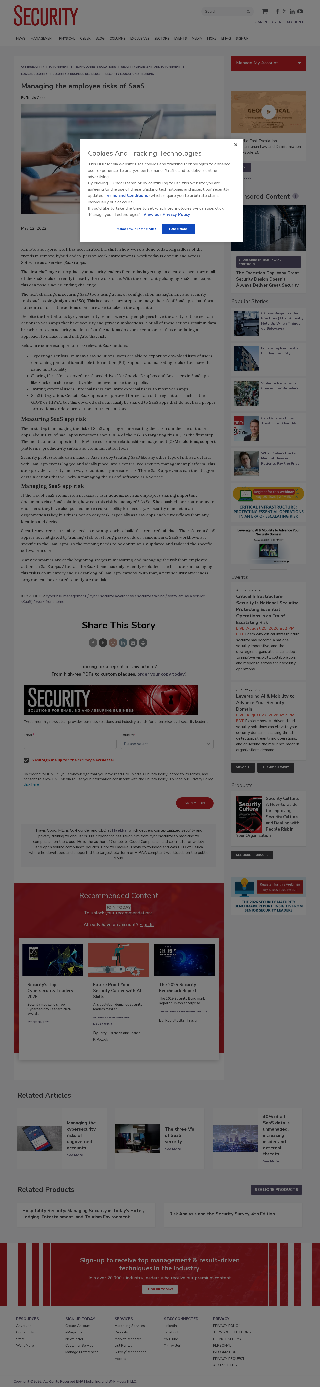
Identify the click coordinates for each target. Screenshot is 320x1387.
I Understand (178, 229)
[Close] (236, 144)
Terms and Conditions (126, 195)
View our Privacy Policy (167, 214)
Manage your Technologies (136, 229)
